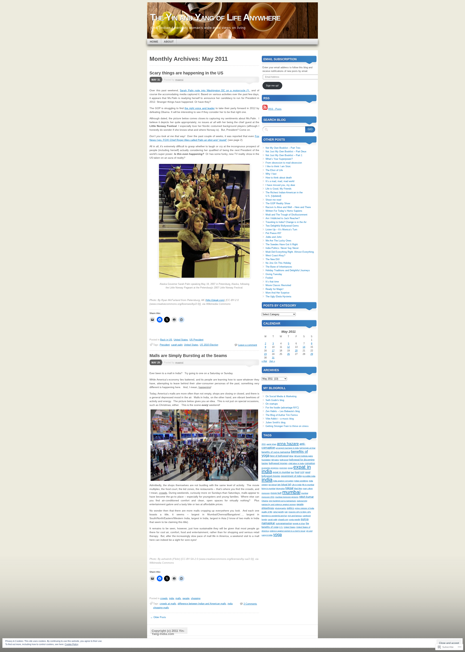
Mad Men (298, 488)
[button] (204, 220)
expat (290, 468)
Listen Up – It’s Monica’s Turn (281, 229)
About (169, 41)
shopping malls (161, 607)
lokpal (289, 488)
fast (292, 472)
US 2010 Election (209, 344)
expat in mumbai (281, 472)
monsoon (266, 493)
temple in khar (299, 523)
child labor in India (296, 463)
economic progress (270, 468)
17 (273, 350)
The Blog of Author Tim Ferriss (282, 415)
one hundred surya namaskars (282, 501)
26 (288, 354)
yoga (277, 534)
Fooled (269, 277)
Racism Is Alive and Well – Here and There (288, 207)
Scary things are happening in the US (186, 73)
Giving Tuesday (274, 274)
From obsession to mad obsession (284, 162)
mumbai (291, 492)
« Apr (264, 361)
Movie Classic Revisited (278, 285)
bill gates (275, 460)
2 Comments (250, 603)
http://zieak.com (215, 300)
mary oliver (308, 488)
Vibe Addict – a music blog (280, 418)
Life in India (297, 485)
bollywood (284, 460)
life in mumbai (308, 485)
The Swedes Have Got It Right (282, 244)
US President (196, 339)
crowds (164, 598)
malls (178, 598)
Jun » (272, 361)
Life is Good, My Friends (279, 188)
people (186, 598)
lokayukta (280, 488)
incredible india (308, 476)
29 (311, 354)
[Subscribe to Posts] (265, 109)
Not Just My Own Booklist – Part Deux (286, 151)
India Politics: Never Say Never (282, 248)
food (297, 472)
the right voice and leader (200, 108)
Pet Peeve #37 (273, 233)
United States (181, 339)
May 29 (155, 362)
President (165, 344)
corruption (310, 463)
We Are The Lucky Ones (278, 240)
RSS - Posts (275, 109)
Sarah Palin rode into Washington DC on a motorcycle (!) (215, 90)
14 (304, 347)
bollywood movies (278, 463)
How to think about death (279, 177)
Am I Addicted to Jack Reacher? (283, 218)
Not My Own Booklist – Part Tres (283, 147)
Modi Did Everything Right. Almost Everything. (290, 251)
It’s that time (272, 281)
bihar (291, 456)
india (171, 598)
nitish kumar (306, 496)
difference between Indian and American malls (202, 603)
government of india (291, 476)
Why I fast (271, 173)
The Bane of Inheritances (279, 266)
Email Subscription (280, 59)
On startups (272, 403)
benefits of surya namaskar (276, 452)
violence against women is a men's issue (287, 531)
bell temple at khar (308, 448)
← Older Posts (158, 617)
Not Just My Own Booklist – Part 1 (284, 155)
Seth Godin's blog (275, 400)
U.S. (281, 527)
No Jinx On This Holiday (278, 263)
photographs (280, 508)
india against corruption (283, 481)
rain (286, 512)
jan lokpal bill (284, 484)
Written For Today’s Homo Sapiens (284, 210)
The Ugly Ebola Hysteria (278, 296)
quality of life (267, 512)
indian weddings (301, 481)
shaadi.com (283, 519)
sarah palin (177, 344)
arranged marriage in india (287, 448)
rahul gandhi (278, 512)
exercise (283, 468)
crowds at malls (168, 603)
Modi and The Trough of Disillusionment (286, 214)
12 (288, 347)
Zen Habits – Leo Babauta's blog (283, 411)
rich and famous (295, 516)
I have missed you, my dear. (281, 185)
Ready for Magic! (275, 289)
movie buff (276, 493)
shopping (195, 598)
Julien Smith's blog (275, 422)
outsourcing (302, 501)
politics (290, 508)
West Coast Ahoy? (275, 255)
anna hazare (288, 443)
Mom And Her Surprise (277, 292)
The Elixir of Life (274, 170)
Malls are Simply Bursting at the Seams (188, 355)
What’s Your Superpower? (279, 159)
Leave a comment (247, 345)
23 (265, 354)
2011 (264, 444)
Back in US (166, 339)
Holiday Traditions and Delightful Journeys (288, 270)
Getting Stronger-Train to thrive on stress (287, 426)
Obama (265, 501)
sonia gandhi (294, 519)
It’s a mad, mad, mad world (280, 181)
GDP (302, 472)
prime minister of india (304, 508)
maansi (179, 79)
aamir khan (271, 444)
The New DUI (273, 259)
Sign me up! (272, 85)
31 (273, 357)
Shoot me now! (273, 199)
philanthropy (268, 508)
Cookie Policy (71, 644)
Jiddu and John (274, 237)
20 (296, 350)
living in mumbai (268, 488)
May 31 (155, 79)
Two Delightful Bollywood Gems (282, 225)
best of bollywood (279, 456)
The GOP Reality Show (278, 203)
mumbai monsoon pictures (286, 497)
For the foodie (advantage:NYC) (282, 407)
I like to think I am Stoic (278, 166)
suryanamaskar (284, 523)
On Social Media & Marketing (281, 396)
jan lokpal (272, 485)
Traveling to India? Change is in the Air (286, 222)
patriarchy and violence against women (279, 504)
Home (154, 41)
